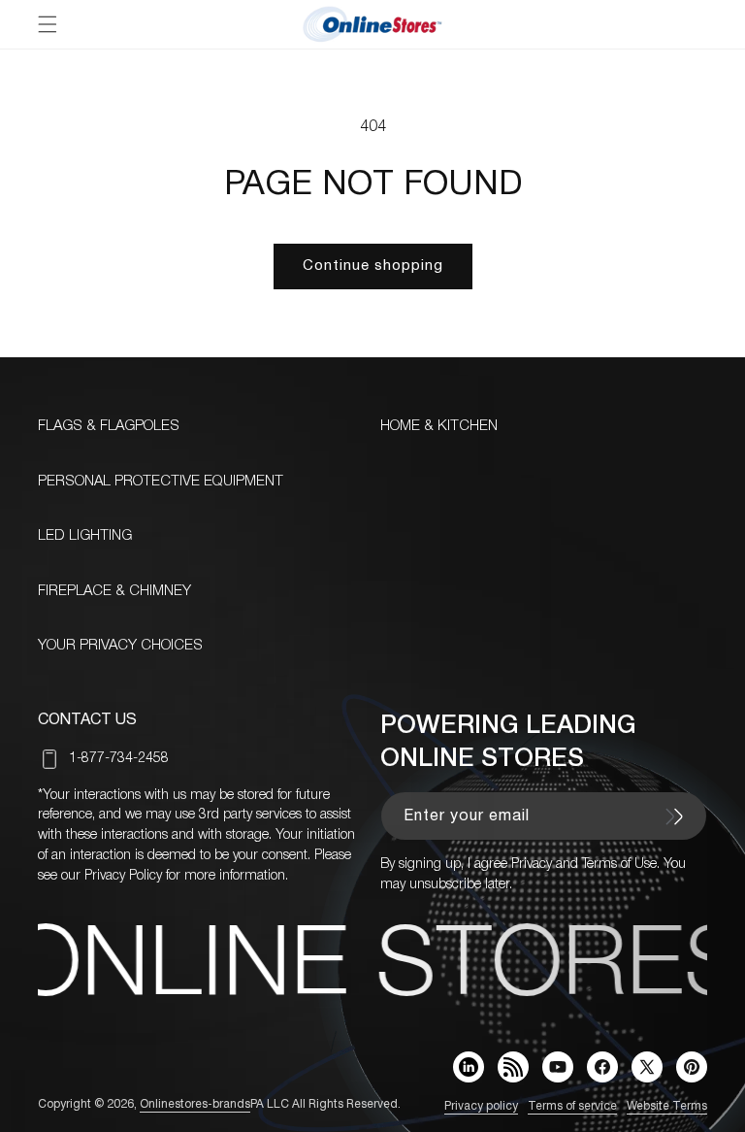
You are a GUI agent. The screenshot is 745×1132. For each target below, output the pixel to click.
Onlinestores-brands (195, 1104)
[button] (47, 24)
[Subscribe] (674, 816)
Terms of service (572, 1106)
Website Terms (667, 1106)
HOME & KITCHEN (439, 426)
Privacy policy (481, 1106)
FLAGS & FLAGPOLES (108, 426)
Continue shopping (373, 266)
